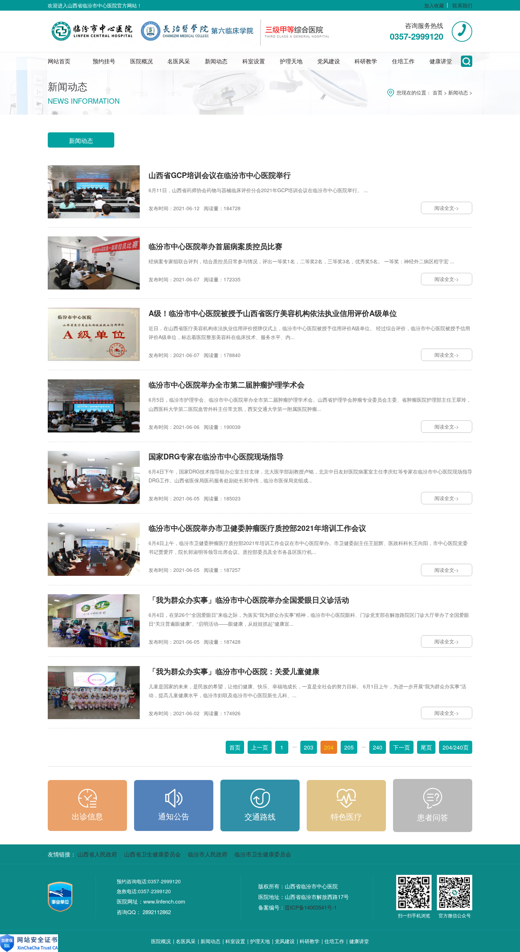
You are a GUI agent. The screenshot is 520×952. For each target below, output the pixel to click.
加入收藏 (434, 5)
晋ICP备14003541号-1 (311, 907)
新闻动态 (216, 61)
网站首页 (59, 61)
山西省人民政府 (97, 854)
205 (349, 747)
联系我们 (462, 5)
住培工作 (403, 61)
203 (308, 747)
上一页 (259, 747)
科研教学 (365, 61)
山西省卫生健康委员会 (152, 854)
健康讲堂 (440, 61)
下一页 (401, 747)
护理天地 (291, 61)
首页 (235, 747)
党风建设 (328, 61)
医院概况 (141, 61)
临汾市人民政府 (207, 854)
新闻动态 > (460, 92)
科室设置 (253, 61)
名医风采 (178, 61)
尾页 (426, 747)
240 (377, 747)
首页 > (440, 92)
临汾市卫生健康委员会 (263, 854)
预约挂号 (104, 61)
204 (329, 747)
